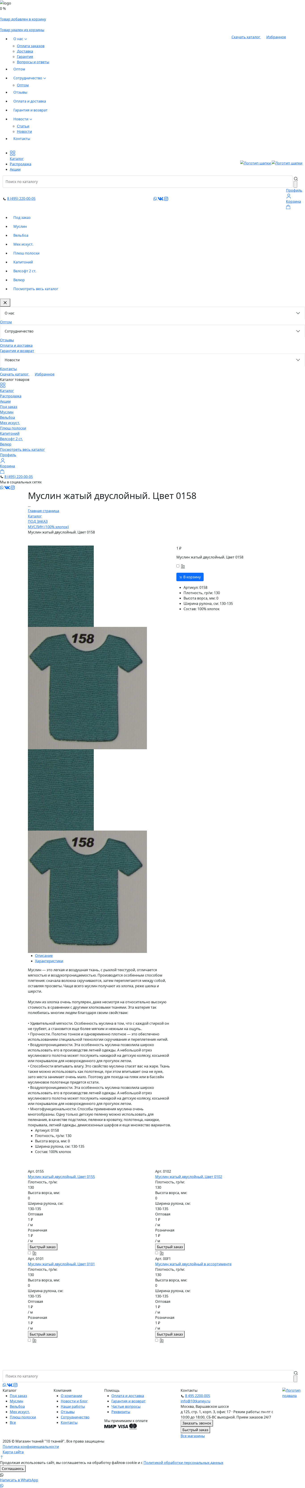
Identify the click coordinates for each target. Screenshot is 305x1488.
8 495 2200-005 (197, 1395)
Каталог (7, 390)
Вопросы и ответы (33, 62)
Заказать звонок (196, 1423)
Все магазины (193, 1435)
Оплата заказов (30, 45)
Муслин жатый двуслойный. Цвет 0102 (188, 1176)
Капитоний (23, 262)
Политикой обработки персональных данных (183, 1462)
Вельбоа (20, 235)
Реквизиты (120, 1411)
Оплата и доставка (29, 101)
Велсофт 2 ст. (24, 271)
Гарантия (25, 56)
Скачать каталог (246, 37)
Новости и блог (74, 1401)
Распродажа (10, 396)
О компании (71, 1395)
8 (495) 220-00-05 (21, 198)
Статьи (23, 126)
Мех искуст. (23, 244)
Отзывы (20, 92)
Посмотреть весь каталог (35, 288)
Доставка (25, 51)
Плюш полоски (26, 253)
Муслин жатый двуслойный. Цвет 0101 (61, 1264)
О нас (18, 38)
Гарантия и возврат (30, 110)
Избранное (276, 37)
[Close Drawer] (5, 303)
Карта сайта (13, 1451)
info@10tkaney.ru (195, 1401)
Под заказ (22, 217)
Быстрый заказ (43, 1246)
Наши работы (73, 1406)
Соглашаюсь (13, 1468)
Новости (21, 119)
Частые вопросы (125, 1406)
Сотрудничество (28, 78)
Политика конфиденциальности (31, 1446)
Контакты (21, 138)
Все (13, 1422)
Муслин (20, 226)
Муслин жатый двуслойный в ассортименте (193, 1264)
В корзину (191, 577)
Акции (5, 401)
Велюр (19, 279)
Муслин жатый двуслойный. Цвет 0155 (61, 1176)
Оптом (19, 69)
